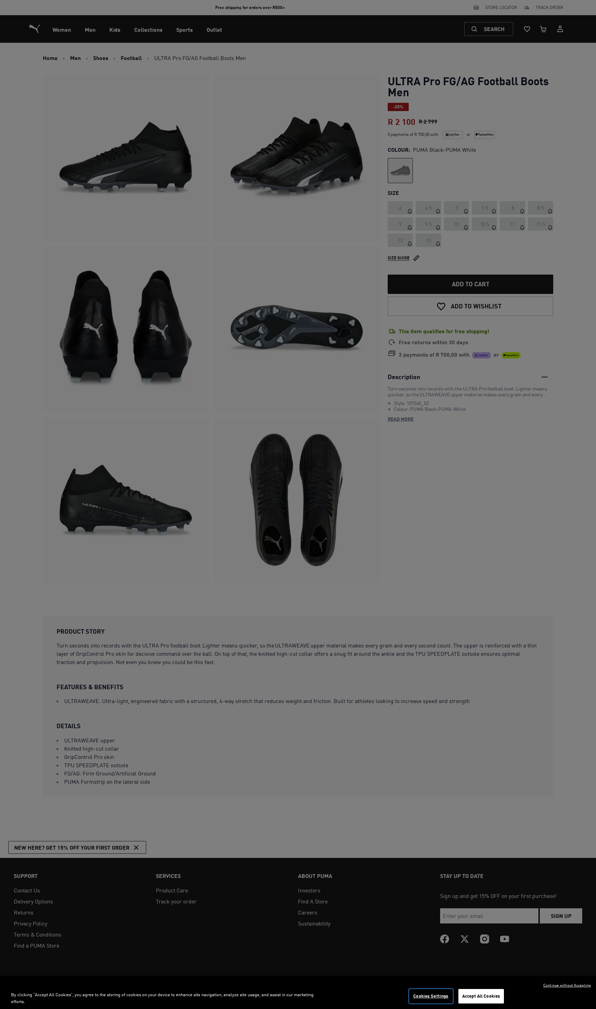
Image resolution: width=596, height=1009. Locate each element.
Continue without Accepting (567, 985)
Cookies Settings (430, 996)
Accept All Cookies (481, 996)
